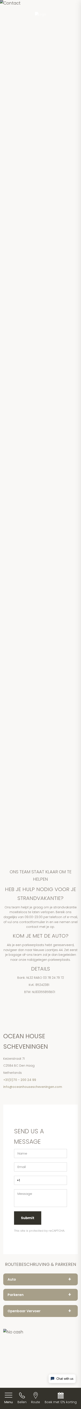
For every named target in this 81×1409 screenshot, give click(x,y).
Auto (39, 1279)
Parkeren (39, 1294)
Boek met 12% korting (61, 1402)
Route (35, 1402)
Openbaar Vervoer (39, 1310)
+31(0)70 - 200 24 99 (19, 1080)
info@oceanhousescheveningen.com (32, 1087)
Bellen (22, 1402)
